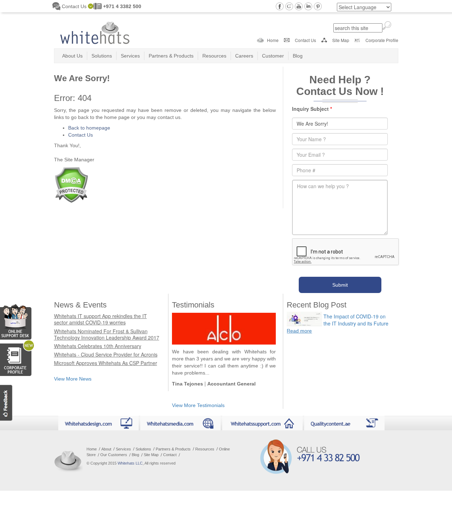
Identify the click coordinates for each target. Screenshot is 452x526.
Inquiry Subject (312, 108)
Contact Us (305, 40)
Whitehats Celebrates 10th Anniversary (97, 345)
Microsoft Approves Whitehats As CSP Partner (105, 362)
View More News (72, 379)
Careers (244, 56)
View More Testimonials (198, 405)
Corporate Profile (381, 40)
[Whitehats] (94, 30)
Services (130, 56)
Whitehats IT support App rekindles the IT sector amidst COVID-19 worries (100, 319)
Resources (214, 56)
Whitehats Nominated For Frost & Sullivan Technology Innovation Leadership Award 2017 (106, 334)
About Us (72, 56)
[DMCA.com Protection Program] (71, 183)
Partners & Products (171, 56)
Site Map (340, 40)
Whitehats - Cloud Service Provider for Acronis (105, 354)
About (106, 449)
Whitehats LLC (130, 463)
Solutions (101, 56)
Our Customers (113, 455)
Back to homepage (89, 128)
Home (273, 40)
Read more (299, 331)
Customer (273, 56)
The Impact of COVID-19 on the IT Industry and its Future (355, 320)
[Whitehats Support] (15, 320)
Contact (170, 455)
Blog (298, 56)
